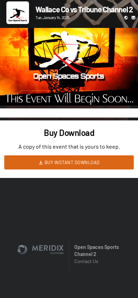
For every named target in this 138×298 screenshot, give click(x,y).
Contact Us (86, 261)
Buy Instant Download (71, 162)
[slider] (69, 80)
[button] (12, 93)
